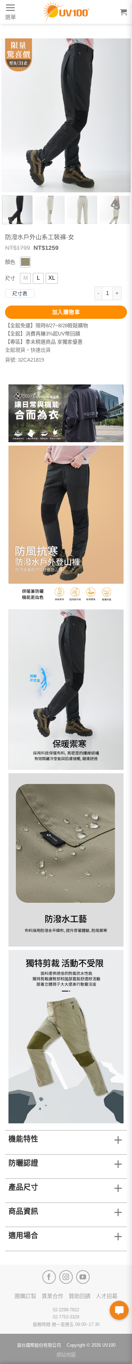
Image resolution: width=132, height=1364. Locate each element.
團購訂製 (25, 1296)
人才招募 (106, 1296)
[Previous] (12, 115)
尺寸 (10, 278)
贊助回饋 (79, 1296)
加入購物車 (66, 312)
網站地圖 (66, 1355)
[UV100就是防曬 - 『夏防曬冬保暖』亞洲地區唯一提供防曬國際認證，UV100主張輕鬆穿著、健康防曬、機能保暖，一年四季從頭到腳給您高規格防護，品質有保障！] (66, 12)
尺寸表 (19, 293)
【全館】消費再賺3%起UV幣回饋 (42, 333)
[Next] (120, 115)
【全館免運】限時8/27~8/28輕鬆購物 (46, 325)
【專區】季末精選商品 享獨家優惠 (44, 342)
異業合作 (52, 1296)
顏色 (10, 262)
